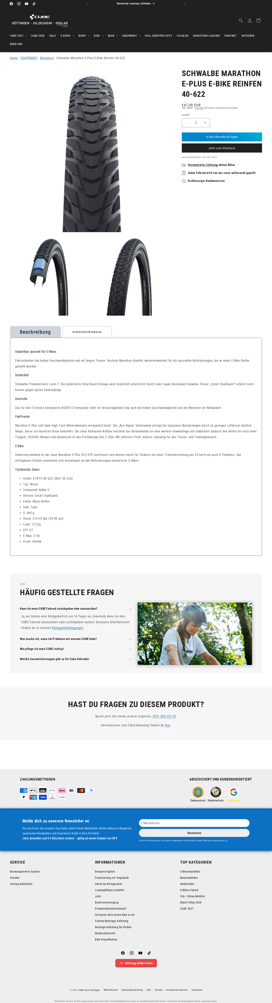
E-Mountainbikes (190, 871)
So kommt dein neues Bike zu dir (115, 914)
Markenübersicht (105, 933)
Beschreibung (35, 332)
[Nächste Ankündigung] (185, 4)
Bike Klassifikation (106, 939)
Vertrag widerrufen (21, 883)
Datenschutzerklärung (132, 990)
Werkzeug (47, 58)
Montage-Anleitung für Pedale (113, 927)
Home (14, 58)
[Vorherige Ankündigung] (87, 4)
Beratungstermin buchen (25, 871)
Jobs (98, 896)
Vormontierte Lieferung (203, 165)
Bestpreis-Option (105, 871)
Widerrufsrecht (111, 990)
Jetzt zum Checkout (221, 148)
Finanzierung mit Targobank (112, 877)
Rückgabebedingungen (67, 628)
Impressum (197, 990)
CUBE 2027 (187, 908)
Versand (199, 108)
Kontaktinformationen (177, 990)
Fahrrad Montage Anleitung (111, 921)
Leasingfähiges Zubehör (109, 890)
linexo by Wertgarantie (108, 883)
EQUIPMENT (29, 58)
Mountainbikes (189, 877)
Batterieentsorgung (106, 902)
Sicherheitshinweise (87, 331)
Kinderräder (187, 883)
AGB (149, 990)
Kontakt (14, 877)
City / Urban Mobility (192, 896)
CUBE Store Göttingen (89, 990)
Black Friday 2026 (191, 902)
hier (167, 725)
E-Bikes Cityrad (189, 890)
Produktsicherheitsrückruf (110, 908)
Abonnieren (194, 833)
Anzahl (185, 114)
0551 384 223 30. (165, 716)
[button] (18, 35)
